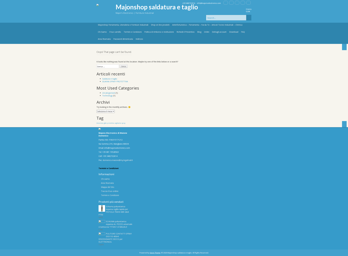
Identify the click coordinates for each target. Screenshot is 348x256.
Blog (199, 32)
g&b (105, 123)
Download (233, 32)
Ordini (206, 32)
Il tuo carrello (115, 32)
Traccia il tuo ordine (109, 191)
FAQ (243, 32)
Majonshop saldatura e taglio (157, 7)
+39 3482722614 (188, 3)
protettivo (110, 123)
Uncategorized (108, 93)
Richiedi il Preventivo (186, 32)
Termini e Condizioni (133, 32)
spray (123, 123)
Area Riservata (104, 39)
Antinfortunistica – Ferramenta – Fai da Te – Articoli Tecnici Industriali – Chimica (207, 25)
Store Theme (155, 253)
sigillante (118, 123)
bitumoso (100, 123)
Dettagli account (219, 32)
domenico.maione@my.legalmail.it (118, 160)
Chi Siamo (102, 32)
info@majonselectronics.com (209, 3)
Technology (107, 95)
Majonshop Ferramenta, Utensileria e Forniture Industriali (123, 25)
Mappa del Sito (107, 187)
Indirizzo (139, 39)
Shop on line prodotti (160, 25)
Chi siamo (105, 179)
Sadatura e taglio (109, 78)
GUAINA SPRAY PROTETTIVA (115, 81)
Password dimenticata (123, 39)
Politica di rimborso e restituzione (159, 32)
